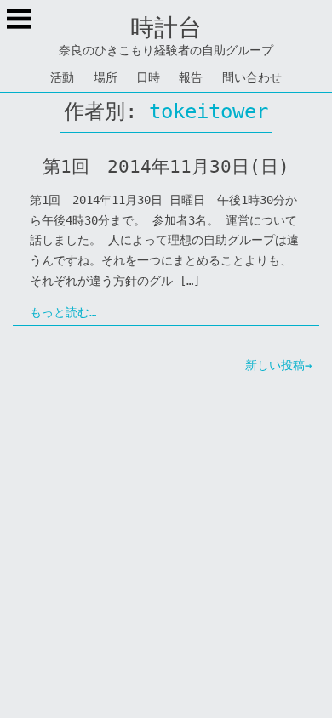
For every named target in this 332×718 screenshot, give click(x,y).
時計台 (166, 28)
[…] (190, 281)
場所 (105, 77)
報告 (191, 77)
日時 (148, 77)
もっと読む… (63, 312)
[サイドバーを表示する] (19, 20)
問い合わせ (252, 77)
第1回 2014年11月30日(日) (166, 166)
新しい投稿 (275, 365)
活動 (62, 77)
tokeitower (208, 111)
